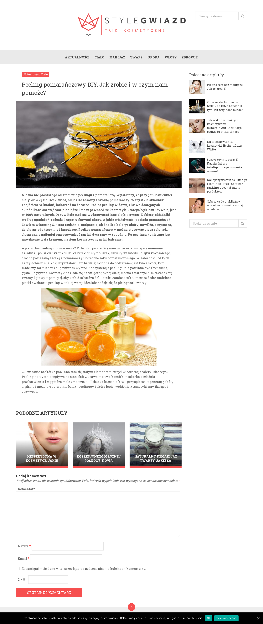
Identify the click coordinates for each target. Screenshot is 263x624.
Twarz (136, 57)
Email (23, 558)
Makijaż (117, 57)
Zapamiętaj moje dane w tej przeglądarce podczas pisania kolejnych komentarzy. (84, 569)
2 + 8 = (23, 579)
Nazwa (24, 546)
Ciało (99, 57)
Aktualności (77, 57)
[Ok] (258, 618)
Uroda (153, 57)
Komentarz (26, 489)
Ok (208, 618)
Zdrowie (190, 57)
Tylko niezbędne (226, 618)
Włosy (171, 57)
